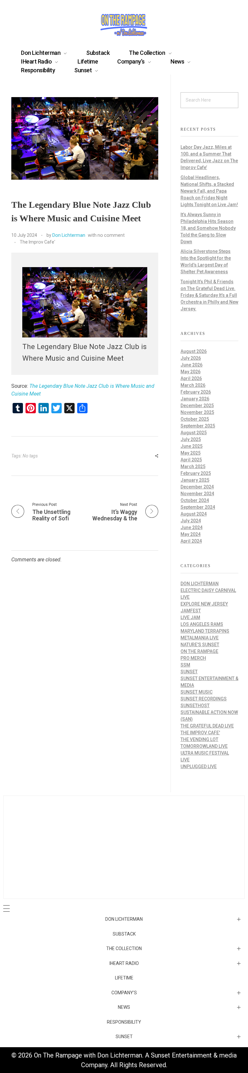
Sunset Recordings (204, 698)
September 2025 (198, 425)
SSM (185, 664)
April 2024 (191, 541)
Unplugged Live (199, 766)
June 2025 (191, 446)
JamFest (191, 610)
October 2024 (195, 500)
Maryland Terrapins (205, 631)
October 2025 (195, 419)
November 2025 (197, 412)
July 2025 (191, 439)
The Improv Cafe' (37, 242)
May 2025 (191, 453)
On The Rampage (199, 651)
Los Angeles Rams (202, 624)
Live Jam (190, 617)
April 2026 (191, 378)
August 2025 (194, 432)
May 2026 (191, 371)
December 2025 (197, 405)
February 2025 (196, 473)
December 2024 (197, 486)
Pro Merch (193, 658)
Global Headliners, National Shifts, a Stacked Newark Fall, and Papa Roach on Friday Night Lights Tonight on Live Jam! (209, 191)
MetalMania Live (200, 637)
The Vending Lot (199, 739)
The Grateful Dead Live (207, 725)
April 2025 (191, 459)
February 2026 (196, 392)
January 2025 (195, 480)
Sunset (189, 671)
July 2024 (191, 520)
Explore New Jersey (204, 604)
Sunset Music (196, 692)
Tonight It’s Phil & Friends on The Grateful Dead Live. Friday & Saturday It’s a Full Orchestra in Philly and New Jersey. (209, 295)
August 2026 (194, 351)
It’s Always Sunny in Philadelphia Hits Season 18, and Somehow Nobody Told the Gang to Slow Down (208, 228)
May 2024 (191, 534)
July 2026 (191, 358)
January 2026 (195, 398)
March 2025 (193, 466)
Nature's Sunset (200, 644)
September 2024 (198, 507)
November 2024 (197, 493)
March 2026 (193, 385)
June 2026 (191, 364)
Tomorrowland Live (204, 746)
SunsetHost (195, 705)
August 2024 (194, 513)
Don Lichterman (68, 235)
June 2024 (191, 527)
